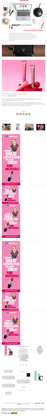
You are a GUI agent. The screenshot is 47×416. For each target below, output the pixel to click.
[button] (3, 127)
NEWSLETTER (40, 350)
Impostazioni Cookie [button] (6, 413)
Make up (14, 95)
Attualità (9, 95)
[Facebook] (23, 365)
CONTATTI (39, 352)
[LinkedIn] (26, 365)
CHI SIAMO (39, 347)
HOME (39, 346)
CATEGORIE (39, 351)
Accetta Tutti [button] (14, 413)
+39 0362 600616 (24, 356)
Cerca (39, 354)
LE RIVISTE (39, 348)
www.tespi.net (25, 360)
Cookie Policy (38, 403)
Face (12, 95)
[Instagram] (21, 365)
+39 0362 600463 (25, 355)
